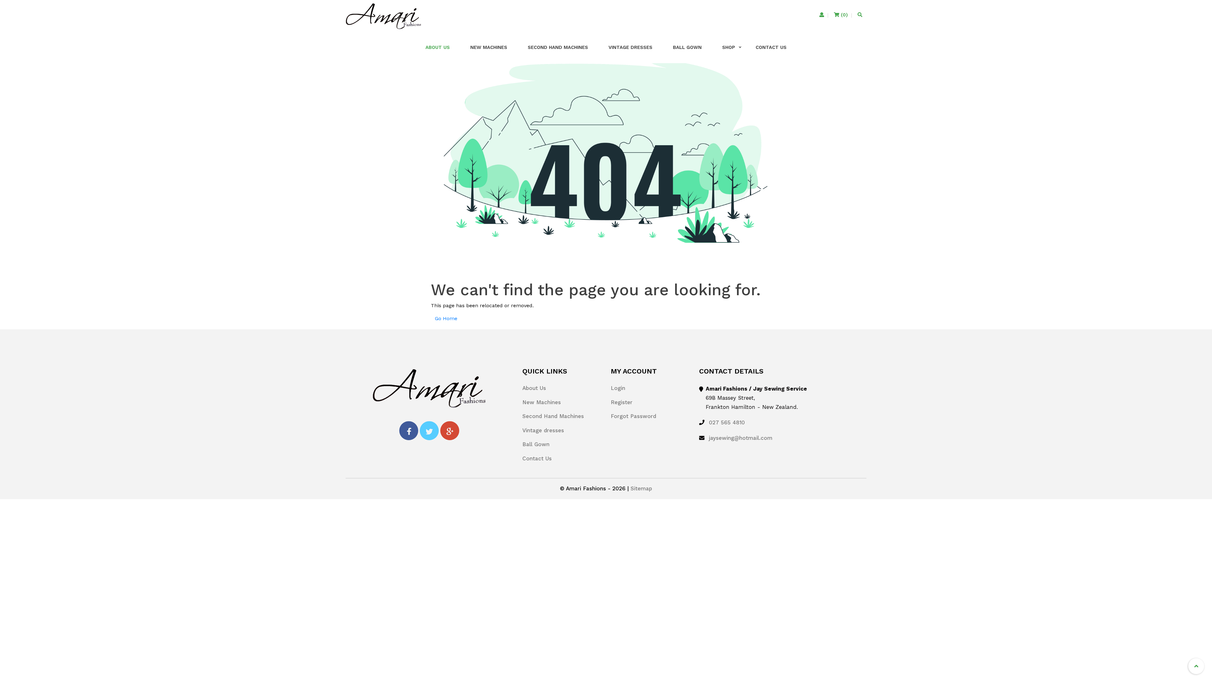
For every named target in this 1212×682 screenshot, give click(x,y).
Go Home (446, 318)
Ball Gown (687, 47)
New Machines (488, 47)
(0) (843, 15)
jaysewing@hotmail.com (740, 438)
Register (622, 402)
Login (618, 388)
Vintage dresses (630, 47)
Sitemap (641, 488)
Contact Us (771, 47)
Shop (728, 47)
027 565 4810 (727, 422)
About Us (437, 47)
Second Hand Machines (558, 47)
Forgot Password (633, 416)
